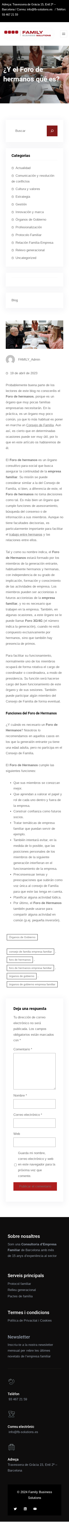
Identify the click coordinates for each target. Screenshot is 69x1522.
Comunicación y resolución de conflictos (33, 178)
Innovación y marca (30, 212)
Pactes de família (20, 1296)
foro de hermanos (20, 959)
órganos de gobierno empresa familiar (32, 984)
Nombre (20, 1095)
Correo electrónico (27, 1115)
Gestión (21, 204)
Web (16, 1134)
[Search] (52, 131)
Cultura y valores (28, 189)
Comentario (22, 1049)
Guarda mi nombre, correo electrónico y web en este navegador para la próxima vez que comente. (36, 1164)
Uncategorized (26, 258)
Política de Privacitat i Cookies (30, 1320)
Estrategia (23, 196)
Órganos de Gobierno (31, 219)
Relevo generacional (30, 250)
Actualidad (23, 168)
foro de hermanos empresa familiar (30, 967)
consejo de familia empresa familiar (30, 951)
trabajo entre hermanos (25, 534)
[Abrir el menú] (63, 33)
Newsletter (19, 1337)
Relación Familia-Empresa (34, 242)
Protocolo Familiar (29, 235)
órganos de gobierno (21, 976)
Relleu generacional (22, 1290)
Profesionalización (29, 227)
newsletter (45, 1345)
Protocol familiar (19, 1284)
